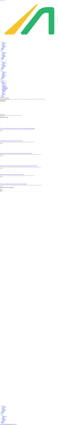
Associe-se (3, 94)
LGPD (3, 44)
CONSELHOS (2, 64)
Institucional (3, 42)
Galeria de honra (4, 63)
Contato (2, 95)
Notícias (2, 81)
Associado (2, 93)
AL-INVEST (2, 48)
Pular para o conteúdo (2, 0)
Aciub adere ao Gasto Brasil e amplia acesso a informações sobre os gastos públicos (12, 174)
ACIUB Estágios (4, 86)
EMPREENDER (3, 57)
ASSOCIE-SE (2, 49)
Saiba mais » (1, 130)
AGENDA (2, 58)
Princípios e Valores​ (4, 52)
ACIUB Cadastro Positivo (5, 88)
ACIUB (2, 51)
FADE (3, 47)
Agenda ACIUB (3, 96)
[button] (29, 50)
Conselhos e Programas (3, 89)
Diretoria (3, 43)
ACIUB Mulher (4, 55)
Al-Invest (3, 91)
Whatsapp (1, 190)
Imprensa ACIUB (4, 84)
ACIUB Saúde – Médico (5, 87)
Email (0, 189)
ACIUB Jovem (3, 46)
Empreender (3, 92)
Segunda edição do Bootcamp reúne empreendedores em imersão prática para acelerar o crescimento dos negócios (16, 153)
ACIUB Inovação (4, 56)
